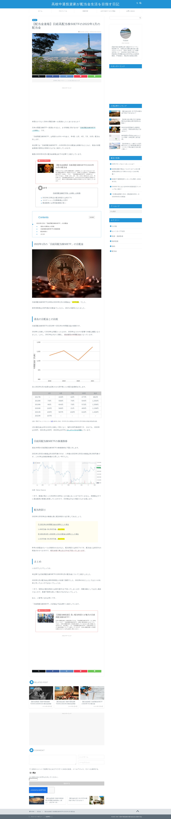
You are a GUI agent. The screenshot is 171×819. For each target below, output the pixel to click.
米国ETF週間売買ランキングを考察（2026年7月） (126, 180)
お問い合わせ (130, 11)
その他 (114, 226)
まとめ (43, 234)
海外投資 (115, 241)
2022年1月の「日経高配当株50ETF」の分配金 (52, 223)
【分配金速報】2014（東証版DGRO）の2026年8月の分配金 (125, 195)
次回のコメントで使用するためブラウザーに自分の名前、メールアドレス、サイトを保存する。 (66, 769)
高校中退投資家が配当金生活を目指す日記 (86, 4)
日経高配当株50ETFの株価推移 (50, 229)
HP (52, 421)
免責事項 (48, 816)
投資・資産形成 (117, 236)
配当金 (34, 20)
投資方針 (85, 11)
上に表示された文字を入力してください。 (44, 777)
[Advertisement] (66, 103)
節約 (113, 246)
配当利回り (44, 231)
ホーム (40, 11)
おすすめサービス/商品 (108, 11)
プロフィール (63, 11)
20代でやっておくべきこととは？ (123, 164)
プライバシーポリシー (37, 816)
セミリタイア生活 (118, 231)
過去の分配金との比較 (47, 226)
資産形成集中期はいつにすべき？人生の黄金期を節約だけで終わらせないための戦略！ (126, 171)
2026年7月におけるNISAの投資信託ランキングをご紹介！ (126, 188)
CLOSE (92, 217)
